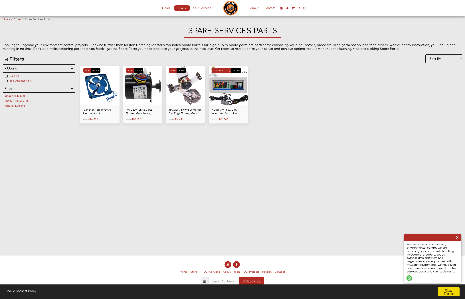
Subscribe (252, 281)
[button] (293, 8)
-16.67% (236, 70)
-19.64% (138, 70)
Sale (87, 70)
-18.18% (95, 70)
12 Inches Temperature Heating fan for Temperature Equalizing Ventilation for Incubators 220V (99, 111)
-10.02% (181, 70)
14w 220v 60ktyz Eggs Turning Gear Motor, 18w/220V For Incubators (141, 111)
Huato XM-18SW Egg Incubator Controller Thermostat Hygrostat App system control (226, 111)
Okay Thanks (449, 292)
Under (15, 96)
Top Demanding (221, 70)
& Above (16, 105)
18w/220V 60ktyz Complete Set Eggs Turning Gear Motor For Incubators (185, 111)
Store (17, 19)
